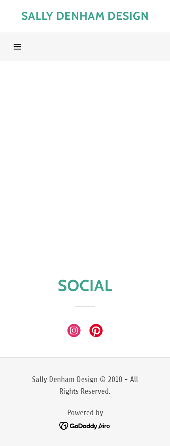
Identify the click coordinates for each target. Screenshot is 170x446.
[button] (17, 47)
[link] (85, 16)
